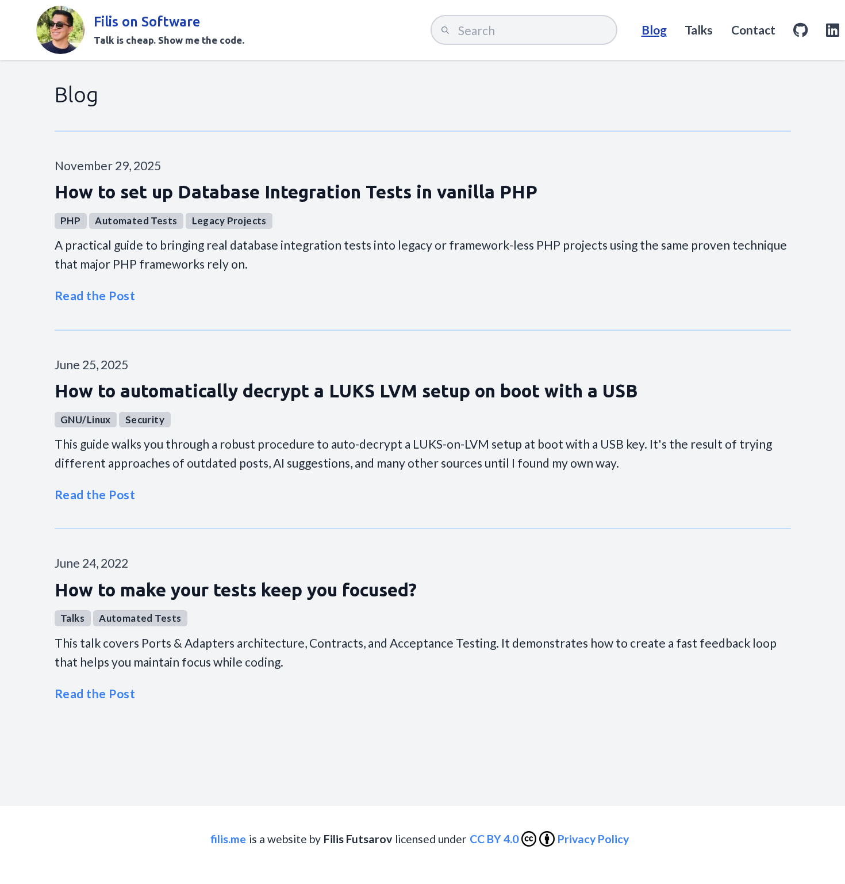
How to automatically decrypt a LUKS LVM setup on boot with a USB (346, 391)
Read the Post (95, 295)
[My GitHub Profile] (800, 30)
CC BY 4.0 (494, 838)
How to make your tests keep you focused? (236, 590)
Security (144, 420)
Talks (699, 29)
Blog (654, 29)
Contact (753, 29)
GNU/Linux (85, 420)
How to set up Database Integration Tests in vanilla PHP (296, 192)
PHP (70, 221)
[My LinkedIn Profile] (832, 30)
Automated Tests (136, 221)
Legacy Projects (229, 221)
